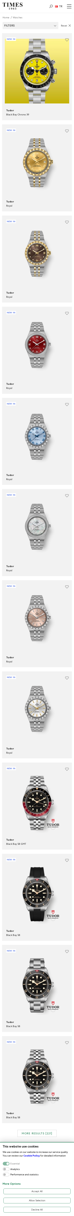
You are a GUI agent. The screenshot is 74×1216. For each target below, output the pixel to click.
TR (60, 6)
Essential (15, 1163)
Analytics (15, 1169)
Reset (64, 25)
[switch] (6, 1169)
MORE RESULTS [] (37, 1133)
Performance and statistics (24, 1174)
